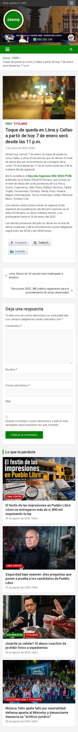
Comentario (13, 326)
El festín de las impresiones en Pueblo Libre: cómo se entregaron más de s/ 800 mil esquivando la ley (38, 509)
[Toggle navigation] (7, 49)
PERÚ (8, 123)
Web (8, 401)
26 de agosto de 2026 (17, 652)
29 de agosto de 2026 (17, 587)
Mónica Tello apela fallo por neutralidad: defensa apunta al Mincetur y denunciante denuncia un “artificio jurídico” (36, 712)
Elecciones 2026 (16, 699)
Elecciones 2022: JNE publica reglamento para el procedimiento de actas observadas (40, 290)
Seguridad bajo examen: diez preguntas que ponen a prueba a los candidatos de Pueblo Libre (38, 578)
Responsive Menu (71, 3)
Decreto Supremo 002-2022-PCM (49, 176)
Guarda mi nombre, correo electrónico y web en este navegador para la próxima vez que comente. (36, 423)
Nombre (11, 369)
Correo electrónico (17, 385)
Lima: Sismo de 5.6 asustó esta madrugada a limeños (36, 275)
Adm (32, 148)
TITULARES (20, 123)
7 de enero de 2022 (16, 148)
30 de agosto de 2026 (17, 518)
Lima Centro (14, 496)
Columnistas (15, 635)
